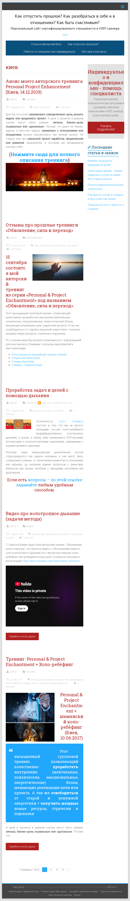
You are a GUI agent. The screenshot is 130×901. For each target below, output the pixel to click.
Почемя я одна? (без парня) (54, 891)
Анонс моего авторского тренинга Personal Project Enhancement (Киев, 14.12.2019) (44, 86)
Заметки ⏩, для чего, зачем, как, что (49, 402)
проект (9, 683)
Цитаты (77, 895)
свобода (26, 683)
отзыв (54, 245)
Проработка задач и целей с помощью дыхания (37, 392)
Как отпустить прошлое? (83, 44)
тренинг (31, 99)
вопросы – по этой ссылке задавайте (49, 482)
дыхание (37, 411)
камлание (59, 680)
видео (30, 526)
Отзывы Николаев (23, 361)
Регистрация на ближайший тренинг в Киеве (39, 354)
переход (61, 245)
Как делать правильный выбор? (83, 891)
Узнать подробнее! (106, 127)
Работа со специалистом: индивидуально (49, 51)
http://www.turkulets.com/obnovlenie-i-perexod (51, 561)
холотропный (45, 683)
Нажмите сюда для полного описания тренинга (45, 157)
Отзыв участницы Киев (26, 358)
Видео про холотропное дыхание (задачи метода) (43, 516)
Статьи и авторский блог (46, 44)
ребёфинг (17, 683)
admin (13, 99)
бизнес (34, 680)
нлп (40, 107)
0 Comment (64, 107)
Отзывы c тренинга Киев (27, 365)
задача (50, 680)
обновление (44, 245)
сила (68, 245)
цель (55, 683)
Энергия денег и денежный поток (24, 891)
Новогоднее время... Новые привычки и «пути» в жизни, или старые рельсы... (105, 175)
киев (65, 34)
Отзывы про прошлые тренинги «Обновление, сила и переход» (42, 227)
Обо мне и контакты (93, 51)
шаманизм (63, 683)
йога (44, 411)
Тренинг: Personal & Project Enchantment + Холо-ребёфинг (39, 661)
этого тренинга (71, 421)
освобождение (76, 680)
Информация (34, 237)
